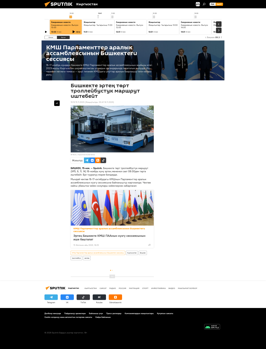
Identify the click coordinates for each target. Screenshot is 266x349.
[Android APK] (212, 327)
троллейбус (76, 258)
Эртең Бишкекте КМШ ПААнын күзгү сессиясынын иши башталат (109, 237)
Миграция (134, 288)
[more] (149, 245)
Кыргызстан (132, 253)
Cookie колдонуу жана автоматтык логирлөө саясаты (68, 317)
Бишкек (143, 253)
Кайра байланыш (103, 317)
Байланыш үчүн (96, 313)
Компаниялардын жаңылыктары (139, 313)
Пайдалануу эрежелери (75, 313)
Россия (122, 288)
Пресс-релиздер (113, 313)
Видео (171, 288)
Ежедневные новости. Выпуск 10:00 (64, 26)
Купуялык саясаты (165, 313)
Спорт (145, 288)
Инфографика (158, 288)
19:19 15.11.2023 (77, 102)
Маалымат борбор (187, 288)
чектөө (86, 258)
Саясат (103, 288)
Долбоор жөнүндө (52, 313)
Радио (112, 288)
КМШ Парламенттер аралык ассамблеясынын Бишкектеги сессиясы (109, 230)
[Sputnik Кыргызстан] (59, 7)
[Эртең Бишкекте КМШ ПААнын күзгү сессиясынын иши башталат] (112, 208)
